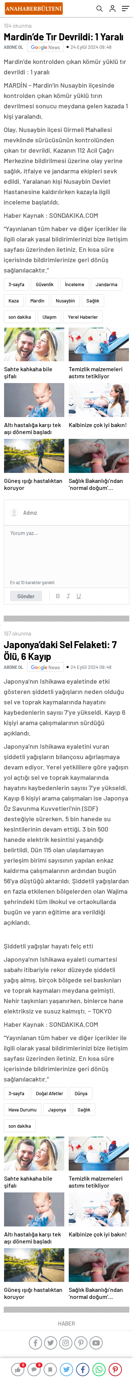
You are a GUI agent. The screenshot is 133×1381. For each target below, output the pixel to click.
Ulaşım (49, 317)
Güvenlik (45, 284)
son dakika (19, 317)
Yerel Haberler (83, 317)
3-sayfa (16, 284)
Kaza (13, 301)
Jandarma (106, 284)
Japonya (57, 1110)
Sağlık (92, 301)
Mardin (37, 301)
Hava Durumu (22, 1110)
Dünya (81, 1093)
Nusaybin (65, 301)
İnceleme (74, 284)
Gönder (26, 596)
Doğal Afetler (49, 1093)
